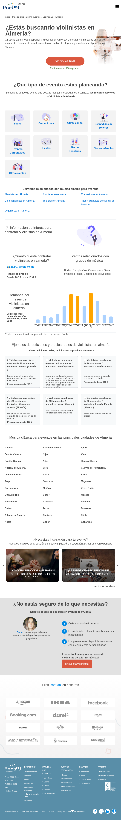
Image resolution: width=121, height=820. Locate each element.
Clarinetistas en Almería (94, 194)
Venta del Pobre (13, 474)
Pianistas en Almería (54, 194)
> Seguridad (102, 779)
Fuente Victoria (13, 454)
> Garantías (28, 783)
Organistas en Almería (17, 210)
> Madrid (45, 782)
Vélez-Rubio (87, 488)
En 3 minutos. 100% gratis (64, 68)
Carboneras (11, 488)
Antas (8, 522)
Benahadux (11, 501)
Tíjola (84, 515)
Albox (84, 474)
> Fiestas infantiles (68, 786)
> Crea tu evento (85, 779)
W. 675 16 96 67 (11, 784)
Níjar (45, 454)
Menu (21, 4)
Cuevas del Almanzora (93, 468)
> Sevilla (45, 786)
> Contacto (28, 801)
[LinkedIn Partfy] (107, 811)
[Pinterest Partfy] (114, 811)
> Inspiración (84, 772)
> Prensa (27, 776)
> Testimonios (84, 783)
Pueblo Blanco (13, 461)
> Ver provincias (48, 794)
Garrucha (48, 481)
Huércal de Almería (15, 468)
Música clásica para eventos (26, 17)
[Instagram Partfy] (101, 811)
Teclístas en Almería (54, 200)
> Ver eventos (66, 790)
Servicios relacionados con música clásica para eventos (60, 188)
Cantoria (47, 515)
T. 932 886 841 (10, 777)
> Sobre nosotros (30, 772)
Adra (45, 461)
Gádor (46, 522)
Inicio (7, 17)
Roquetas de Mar (52, 447)
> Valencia (46, 790)
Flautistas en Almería (16, 194)
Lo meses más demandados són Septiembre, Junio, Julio (17, 317)
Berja (46, 474)
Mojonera (86, 481)
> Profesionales (104, 772)
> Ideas (82, 776)
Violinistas (48, 17)
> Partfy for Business (106, 776)
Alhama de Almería (15, 515)
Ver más (9, 47)
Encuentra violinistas (77, 664)
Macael (85, 495)
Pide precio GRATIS (65, 61)
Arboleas (48, 501)
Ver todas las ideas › (105, 586)
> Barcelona (47, 778)
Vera (45, 468)
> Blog (26, 779)
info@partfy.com (11, 791)
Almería (9, 447)
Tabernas (86, 508)
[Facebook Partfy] (95, 811)
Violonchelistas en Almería (20, 200)
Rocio (20, 632)
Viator (46, 495)
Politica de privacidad (30, 811)
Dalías (8, 508)
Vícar (84, 454)
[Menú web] (117, 7)
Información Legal (11, 811)
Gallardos (86, 522)
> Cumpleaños (66, 779)
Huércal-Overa (89, 461)
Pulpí (7, 481)
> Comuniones (66, 783)
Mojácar (47, 488)
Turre (46, 508)
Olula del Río (12, 495)
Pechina (85, 501)
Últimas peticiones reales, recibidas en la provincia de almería (60, 350)
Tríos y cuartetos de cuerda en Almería (98, 202)
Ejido (84, 447)
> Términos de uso (31, 795)
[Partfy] (12, 6)
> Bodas (64, 775)
